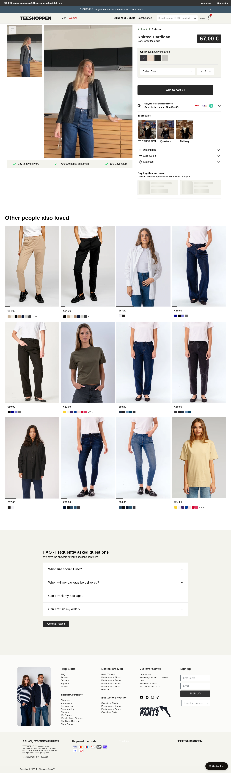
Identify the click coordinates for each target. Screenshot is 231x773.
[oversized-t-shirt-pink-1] (85, 412)
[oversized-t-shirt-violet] (71, 412)
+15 (89, 412)
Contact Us (145, 674)
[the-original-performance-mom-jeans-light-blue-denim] (127, 412)
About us (206, 3)
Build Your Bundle (124, 18)
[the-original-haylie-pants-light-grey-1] (26, 316)
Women (73, 18)
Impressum (66, 703)
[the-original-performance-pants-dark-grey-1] (29, 316)
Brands (64, 686)
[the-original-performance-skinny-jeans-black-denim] (68, 507)
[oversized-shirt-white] (120, 315)
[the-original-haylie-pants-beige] (9, 316)
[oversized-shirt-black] (123, 315)
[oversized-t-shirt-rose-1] (78, 412)
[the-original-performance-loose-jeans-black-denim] (179, 315)
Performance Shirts (111, 677)
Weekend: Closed (148, 683)
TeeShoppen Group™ (45, 769)
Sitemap (65, 712)
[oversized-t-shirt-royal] (75, 412)
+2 (33, 317)
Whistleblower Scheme (72, 718)
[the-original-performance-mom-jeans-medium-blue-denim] (130, 412)
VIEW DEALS (137, 9)
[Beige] (150, 58)
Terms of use (67, 706)
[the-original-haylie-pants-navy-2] (23, 316)
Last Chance (145, 18)
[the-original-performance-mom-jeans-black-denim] (123, 412)
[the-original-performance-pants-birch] (12, 316)
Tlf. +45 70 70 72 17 (150, 686)
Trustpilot (124, 741)
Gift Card (105, 689)
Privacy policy (67, 709)
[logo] (35, 18)
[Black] (157, 58)
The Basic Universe (70, 721)
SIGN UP (195, 693)
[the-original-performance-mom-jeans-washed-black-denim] (134, 412)
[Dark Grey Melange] (143, 58)
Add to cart (173, 90)
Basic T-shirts (108, 674)
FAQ (63, 674)
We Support (66, 715)
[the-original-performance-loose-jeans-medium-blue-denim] (182, 315)
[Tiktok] (157, 697)
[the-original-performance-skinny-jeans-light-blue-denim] (71, 507)
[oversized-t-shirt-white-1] (68, 412)
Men (63, 18)
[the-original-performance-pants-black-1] (16, 316)
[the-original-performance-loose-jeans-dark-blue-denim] (175, 315)
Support (221, 3)
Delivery (65, 680)
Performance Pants (111, 683)
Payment (65, 683)
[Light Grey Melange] (165, 58)
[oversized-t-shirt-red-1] (82, 412)
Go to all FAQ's (56, 623)
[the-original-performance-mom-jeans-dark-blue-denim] (120, 412)
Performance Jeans (111, 680)
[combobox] (175, 18)
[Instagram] (152, 697)
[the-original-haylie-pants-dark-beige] (19, 316)
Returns (65, 677)
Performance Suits (110, 686)
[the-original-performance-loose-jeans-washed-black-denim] (186, 315)
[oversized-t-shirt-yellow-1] (64, 412)
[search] (195, 18)
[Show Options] (207, 703)
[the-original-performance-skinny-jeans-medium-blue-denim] (75, 507)
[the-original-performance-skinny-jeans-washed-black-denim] (78, 507)
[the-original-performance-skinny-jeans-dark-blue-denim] (64, 507)
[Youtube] (141, 697)
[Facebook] (147, 697)
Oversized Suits (109, 712)
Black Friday (67, 724)
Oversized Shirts (109, 703)
